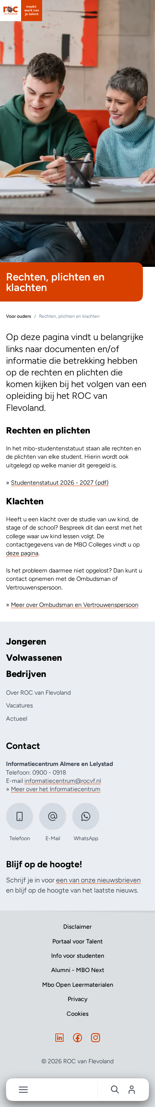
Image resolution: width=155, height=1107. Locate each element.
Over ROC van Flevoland (38, 692)
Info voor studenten (77, 955)
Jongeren (26, 641)
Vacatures (19, 705)
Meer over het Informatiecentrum (55, 789)
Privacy (78, 999)
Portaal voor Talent (77, 941)
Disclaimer (77, 926)
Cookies (77, 1013)
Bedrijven (26, 674)
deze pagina (22, 553)
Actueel (16, 718)
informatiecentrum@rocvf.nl (62, 780)
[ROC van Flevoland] (21, 10)
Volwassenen (34, 658)
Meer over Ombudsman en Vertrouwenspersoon (74, 604)
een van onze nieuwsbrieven (98, 880)
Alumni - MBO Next (77, 970)
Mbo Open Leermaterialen (77, 984)
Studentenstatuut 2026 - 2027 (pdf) (60, 482)
